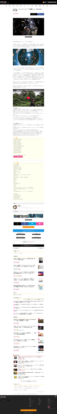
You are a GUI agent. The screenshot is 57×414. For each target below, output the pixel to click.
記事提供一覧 (49, 399)
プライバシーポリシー (50, 404)
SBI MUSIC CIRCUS (28, 388)
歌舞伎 (16, 386)
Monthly (39, 299)
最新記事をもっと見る (40, 352)
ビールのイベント (36, 386)
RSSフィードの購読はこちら (28, 410)
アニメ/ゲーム (35, 388)
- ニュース (39, 399)
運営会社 (49, 398)
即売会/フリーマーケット (18, 389)
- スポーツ (30, 405)
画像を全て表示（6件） (28, 219)
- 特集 (39, 404)
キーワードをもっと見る (40, 391)
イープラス (14, 393)
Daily (18, 299)
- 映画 (30, 406)
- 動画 (39, 398)
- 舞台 (30, 399)
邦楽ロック (19, 393)
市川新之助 (25, 386)
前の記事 (16, 248)
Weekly (28, 299)
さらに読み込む (28, 381)
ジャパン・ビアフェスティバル (19, 388)
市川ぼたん (30, 386)
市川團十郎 (20, 386)
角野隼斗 (25, 389)
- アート (30, 404)
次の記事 (40, 248)
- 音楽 (30, 398)
